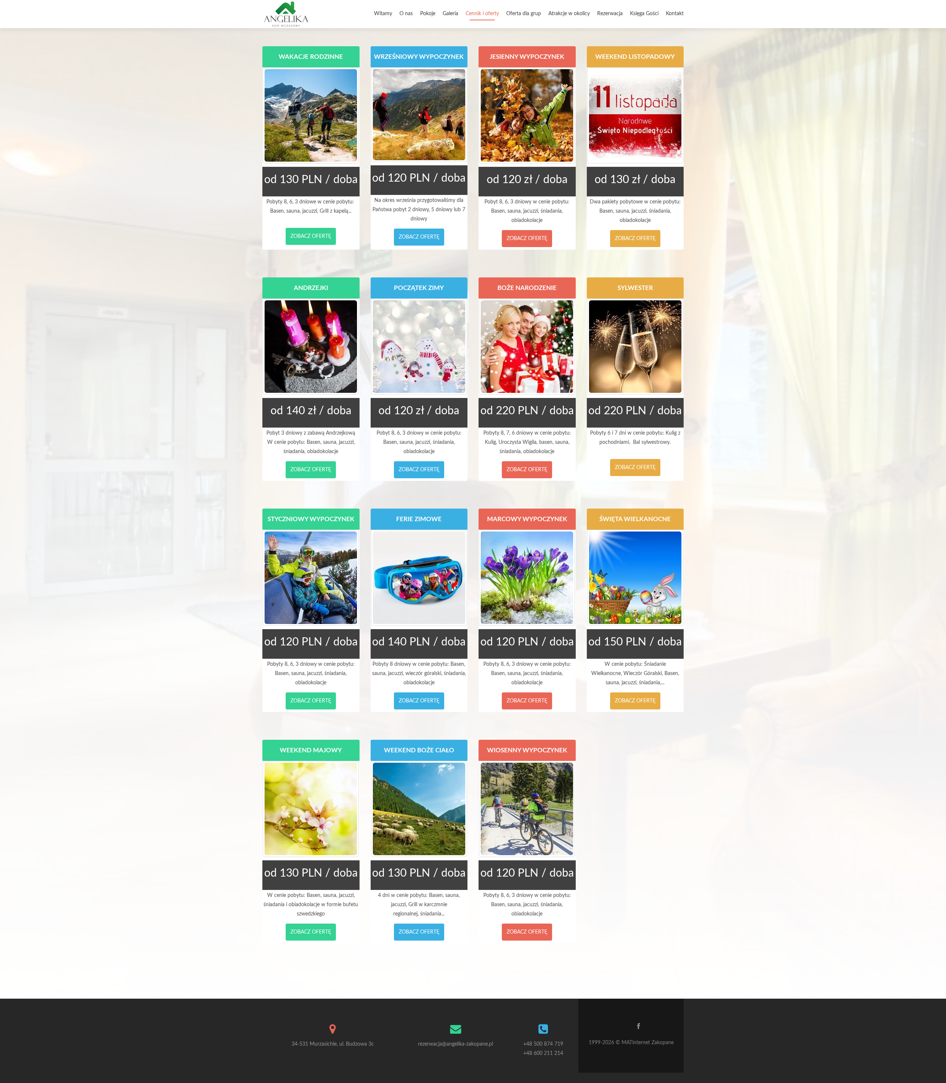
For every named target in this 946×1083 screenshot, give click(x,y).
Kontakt (675, 13)
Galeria (450, 13)
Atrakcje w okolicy (569, 13)
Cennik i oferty (482, 13)
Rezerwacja (610, 13)
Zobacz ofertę (310, 236)
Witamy (383, 13)
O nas (406, 13)
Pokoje (427, 13)
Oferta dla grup (523, 13)
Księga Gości (644, 13)
